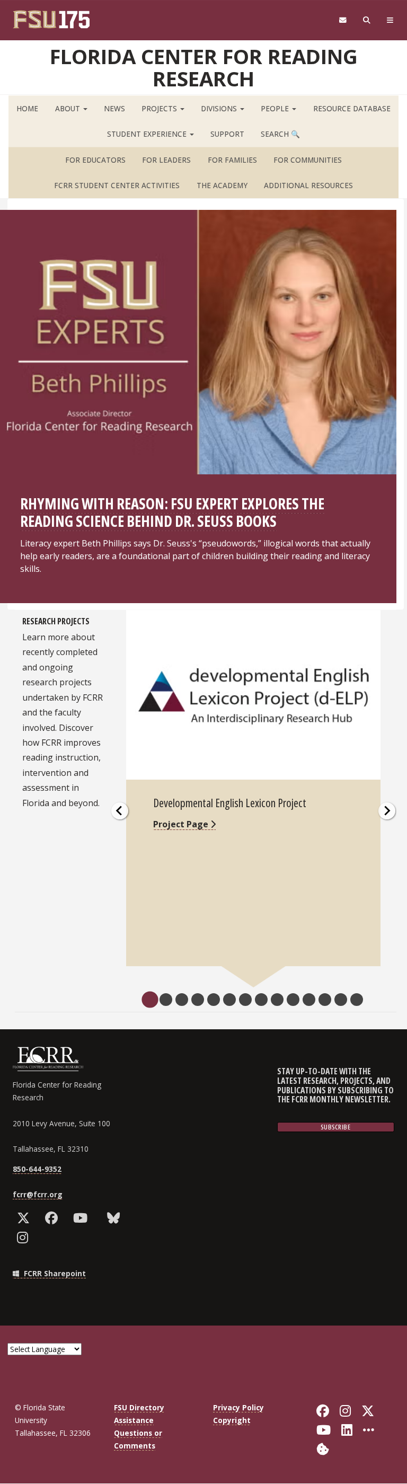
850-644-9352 (37, 1169)
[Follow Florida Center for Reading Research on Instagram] (25, 1237)
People (276, 108)
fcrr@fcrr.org (38, 1194)
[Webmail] (342, 20)
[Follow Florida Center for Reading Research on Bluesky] (116, 1218)
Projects (160, 108)
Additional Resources (308, 185)
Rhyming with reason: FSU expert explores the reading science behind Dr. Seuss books (172, 512)
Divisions (220, 108)
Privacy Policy (238, 1407)
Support (227, 134)
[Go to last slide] (119, 810)
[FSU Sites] (390, 20)
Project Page (181, 824)
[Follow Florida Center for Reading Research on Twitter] (25, 1218)
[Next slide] (386, 810)
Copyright (232, 1420)
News (114, 108)
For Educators (95, 160)
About (68, 108)
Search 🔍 (280, 134)
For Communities (307, 160)
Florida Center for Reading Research (204, 67)
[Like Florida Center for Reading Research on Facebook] (54, 1218)
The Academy (222, 185)
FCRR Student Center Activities (117, 185)
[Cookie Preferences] (322, 1448)
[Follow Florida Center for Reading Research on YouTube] (82, 1218)
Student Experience (148, 134)
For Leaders (166, 160)
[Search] (367, 20)
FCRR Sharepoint (54, 1273)
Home (27, 108)
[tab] (149, 999)
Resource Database (352, 108)
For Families (232, 160)
